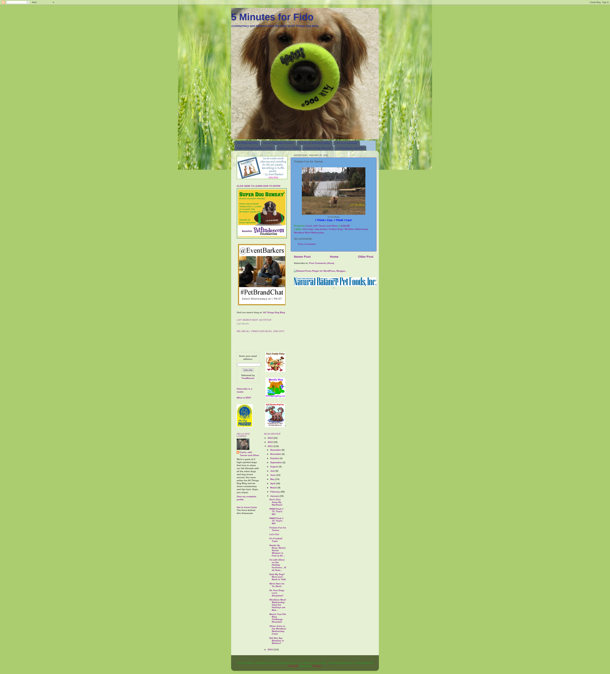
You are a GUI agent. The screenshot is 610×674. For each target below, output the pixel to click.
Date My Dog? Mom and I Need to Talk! (277, 577)
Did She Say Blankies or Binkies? (276, 640)
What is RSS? (244, 398)
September (276, 462)
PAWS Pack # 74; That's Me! (276, 511)
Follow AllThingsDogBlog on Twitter (255, 148)
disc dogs (308, 229)
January (275, 496)
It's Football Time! (275, 539)
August (274, 466)
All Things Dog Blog (247, 143)
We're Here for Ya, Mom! (277, 585)
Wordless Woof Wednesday (309, 232)
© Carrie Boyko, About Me (350, 148)
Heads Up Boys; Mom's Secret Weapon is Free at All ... (277, 550)
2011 (270, 446)
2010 (270, 649)
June (273, 475)
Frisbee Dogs (336, 229)
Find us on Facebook (346, 143)
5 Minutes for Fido (272, 17)
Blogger (317, 666)
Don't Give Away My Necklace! (275, 502)
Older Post (365, 256)
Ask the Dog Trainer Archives (278, 143)
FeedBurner (248, 378)
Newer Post (302, 256)
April (273, 483)
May (272, 479)
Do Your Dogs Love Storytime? (276, 593)
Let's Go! (274, 534)
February (275, 492)
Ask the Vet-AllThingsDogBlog (314, 143)
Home (334, 256)
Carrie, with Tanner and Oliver (249, 454)
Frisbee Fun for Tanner (277, 529)
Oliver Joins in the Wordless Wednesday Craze (277, 630)
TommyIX (293, 666)
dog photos (321, 229)
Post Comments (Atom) (321, 263)
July (272, 471)
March (274, 487)
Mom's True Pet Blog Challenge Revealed (277, 618)
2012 (270, 442)
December (276, 450)
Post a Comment (307, 244)
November (276, 454)
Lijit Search (243, 323)
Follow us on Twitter (288, 148)
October (275, 458)
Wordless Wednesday (356, 229)
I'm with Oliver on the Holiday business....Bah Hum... (277, 565)
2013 (270, 438)
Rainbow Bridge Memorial (318, 148)
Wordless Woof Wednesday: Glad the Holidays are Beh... (277, 605)
